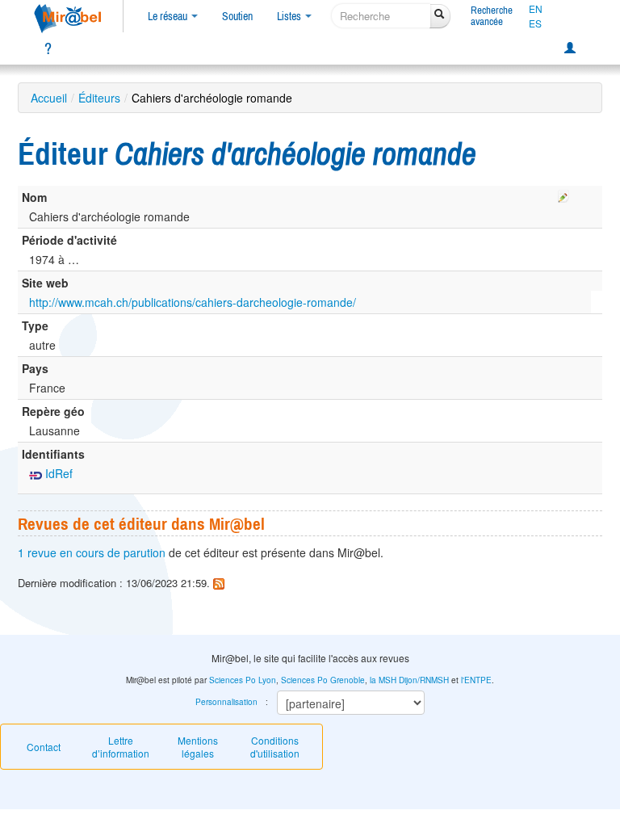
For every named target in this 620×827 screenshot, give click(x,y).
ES (535, 23)
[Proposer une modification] (563, 194)
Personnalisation (226, 701)
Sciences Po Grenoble (323, 680)
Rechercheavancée (492, 15)
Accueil (49, 98)
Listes (290, 16)
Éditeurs (99, 98)
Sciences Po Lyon (242, 680)
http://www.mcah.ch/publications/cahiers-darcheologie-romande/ (192, 302)
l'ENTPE (476, 680)
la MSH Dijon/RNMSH (409, 680)
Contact (44, 747)
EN (535, 9)
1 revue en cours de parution (91, 552)
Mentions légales (198, 746)
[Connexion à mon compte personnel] (570, 48)
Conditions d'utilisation (275, 746)
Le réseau (169, 16)
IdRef (57, 473)
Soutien (237, 16)
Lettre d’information (120, 746)
